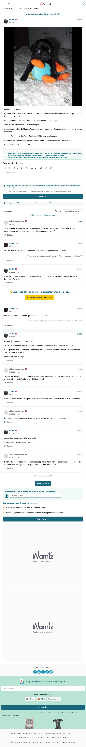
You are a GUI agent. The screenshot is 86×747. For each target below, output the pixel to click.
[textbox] (43, 177)
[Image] (40, 168)
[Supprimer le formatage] (27, 168)
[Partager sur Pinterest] (51, 672)
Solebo (11, 20)
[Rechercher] (9, 2)
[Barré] (22, 168)
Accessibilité (53, 742)
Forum (13, 8)
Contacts (50, 733)
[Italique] (18, 168)
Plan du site (68, 742)
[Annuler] (5, 168)
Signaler (79, 19)
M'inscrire (43, 707)
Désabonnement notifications (27, 742)
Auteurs (38, 733)
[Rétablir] (9, 168)
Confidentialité (66, 733)
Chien (32, 699)
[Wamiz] (47, 3)
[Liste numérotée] (35, 168)
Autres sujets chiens (31, 8)
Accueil (7, 8)
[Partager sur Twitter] (39, 672)
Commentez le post (13, 163)
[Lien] (45, 168)
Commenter (43, 196)
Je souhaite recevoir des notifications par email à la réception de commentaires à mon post (39, 191)
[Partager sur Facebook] (35, 672)
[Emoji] (51, 168)
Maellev (12, 244)
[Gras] (14, 168)
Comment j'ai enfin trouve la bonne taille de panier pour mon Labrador (34, 513)
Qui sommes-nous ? (21, 733)
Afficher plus (43, 483)
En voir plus (43, 519)
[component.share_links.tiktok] (47, 672)
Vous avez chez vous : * (43, 694)
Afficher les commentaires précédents (43, 215)
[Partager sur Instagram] (43, 672)
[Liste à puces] (32, 168)
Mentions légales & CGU (31, 738)
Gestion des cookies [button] (57, 738)
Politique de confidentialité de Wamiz (54, 713)
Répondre (10, 235)
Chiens (20, 8)
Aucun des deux (54, 699)
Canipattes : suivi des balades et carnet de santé (25, 507)
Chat (43, 699)
